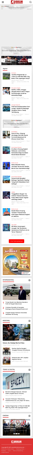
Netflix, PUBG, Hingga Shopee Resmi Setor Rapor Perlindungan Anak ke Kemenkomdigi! (20, 92)
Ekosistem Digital (15, 88)
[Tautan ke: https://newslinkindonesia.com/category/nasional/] (29, 321)
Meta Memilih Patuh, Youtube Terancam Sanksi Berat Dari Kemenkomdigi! (20, 166)
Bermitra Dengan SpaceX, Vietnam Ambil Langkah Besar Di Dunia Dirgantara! (16, 392)
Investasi (13, 73)
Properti (17, 80)
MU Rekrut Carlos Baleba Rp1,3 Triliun (24, 62)
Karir (9, 450)
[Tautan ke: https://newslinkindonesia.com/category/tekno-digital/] (29, 370)
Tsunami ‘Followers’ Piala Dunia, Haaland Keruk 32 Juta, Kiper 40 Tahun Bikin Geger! (17, 399)
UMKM (13, 192)
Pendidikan (14, 132)
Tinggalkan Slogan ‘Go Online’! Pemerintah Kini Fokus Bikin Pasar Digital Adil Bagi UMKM (19, 196)
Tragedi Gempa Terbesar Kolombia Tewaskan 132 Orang (16, 313)
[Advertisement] (16, 27)
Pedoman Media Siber (7, 449)
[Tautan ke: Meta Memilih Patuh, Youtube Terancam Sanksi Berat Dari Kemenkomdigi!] (6, 165)
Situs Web (13, 224)
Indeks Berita (5, 452)
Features (18, 141)
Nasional (18, 97)
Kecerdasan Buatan (16, 147)
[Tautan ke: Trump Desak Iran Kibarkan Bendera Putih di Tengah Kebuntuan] (16, 291)
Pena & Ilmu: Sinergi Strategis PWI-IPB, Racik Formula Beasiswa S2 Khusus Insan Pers (19, 136)
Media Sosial (14, 163)
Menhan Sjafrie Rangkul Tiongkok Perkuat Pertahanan (21, 349)
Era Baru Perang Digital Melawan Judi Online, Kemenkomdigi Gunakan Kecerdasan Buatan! (19, 151)
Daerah (13, 80)
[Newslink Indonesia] (17, 2)
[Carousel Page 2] (16, 433)
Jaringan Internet (15, 105)
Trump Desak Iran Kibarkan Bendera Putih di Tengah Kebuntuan (17, 303)
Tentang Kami (20, 449)
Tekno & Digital (19, 114)
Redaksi (3, 450)
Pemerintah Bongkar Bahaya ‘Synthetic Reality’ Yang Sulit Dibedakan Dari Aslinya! (20, 181)
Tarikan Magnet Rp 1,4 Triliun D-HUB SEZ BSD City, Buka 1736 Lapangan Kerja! (20, 76)
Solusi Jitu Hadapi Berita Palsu (13, 343)
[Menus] (2, 2)
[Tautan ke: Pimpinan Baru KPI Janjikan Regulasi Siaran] (6, 360)
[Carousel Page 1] (14, 433)
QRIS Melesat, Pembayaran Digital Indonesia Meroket (16, 427)
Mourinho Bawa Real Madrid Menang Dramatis (8, 62)
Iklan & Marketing (18, 450)
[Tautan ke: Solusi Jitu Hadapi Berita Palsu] (16, 332)
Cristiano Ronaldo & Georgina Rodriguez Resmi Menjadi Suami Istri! (17, 308)
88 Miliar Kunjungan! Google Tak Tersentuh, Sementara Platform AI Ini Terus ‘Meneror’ (20, 229)
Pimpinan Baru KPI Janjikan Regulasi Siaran (20, 358)
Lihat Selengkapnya (16, 241)
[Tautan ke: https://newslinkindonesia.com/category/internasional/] (29, 280)
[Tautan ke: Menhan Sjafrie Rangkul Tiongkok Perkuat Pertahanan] (6, 351)
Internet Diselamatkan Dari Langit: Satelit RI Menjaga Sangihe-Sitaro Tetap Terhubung (20, 109)
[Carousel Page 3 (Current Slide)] (19, 433)
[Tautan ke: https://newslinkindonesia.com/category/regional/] (29, 416)
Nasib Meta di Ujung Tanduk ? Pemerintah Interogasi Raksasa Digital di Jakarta (20, 213)
